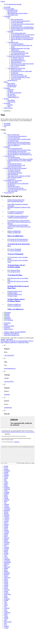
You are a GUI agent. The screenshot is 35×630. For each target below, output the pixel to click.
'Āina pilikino (11, 100)
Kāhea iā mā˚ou (8, 108)
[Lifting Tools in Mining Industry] (19, 258)
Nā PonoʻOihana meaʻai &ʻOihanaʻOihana (22, 28)
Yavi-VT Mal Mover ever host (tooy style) (22, 37)
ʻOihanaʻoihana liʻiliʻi (13, 97)
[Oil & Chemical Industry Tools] (19, 279)
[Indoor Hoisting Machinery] (14, 304)
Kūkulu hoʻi (10, 89)
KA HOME (7, 7)
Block (27, 342)
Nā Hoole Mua (5, 341)
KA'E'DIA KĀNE (12, 10)
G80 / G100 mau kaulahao (18, 65)
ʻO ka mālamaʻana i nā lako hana (16, 68)
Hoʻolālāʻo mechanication (14, 92)
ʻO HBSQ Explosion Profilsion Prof (17, 217)
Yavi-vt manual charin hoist (18, 33)
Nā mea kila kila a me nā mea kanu (20, 36)
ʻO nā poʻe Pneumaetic (17, 22)
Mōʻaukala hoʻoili (12, 11)
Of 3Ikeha (10, 91)
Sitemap (3, 339)
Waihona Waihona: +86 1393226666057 (15, 332)
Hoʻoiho (6, 98)
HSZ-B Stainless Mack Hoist (15, 201)
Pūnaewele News (12, 85)
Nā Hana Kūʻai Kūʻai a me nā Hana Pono (22, 27)
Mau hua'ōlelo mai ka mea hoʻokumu (17, 13)
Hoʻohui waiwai (11, 95)
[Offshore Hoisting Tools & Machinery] (13, 270)
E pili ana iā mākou (9, 8)
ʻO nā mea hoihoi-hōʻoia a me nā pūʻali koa (22, 34)
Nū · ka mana (11, 94)
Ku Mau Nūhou (11, 86)
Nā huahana (7, 16)
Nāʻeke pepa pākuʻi (16, 69)
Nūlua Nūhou (11, 83)
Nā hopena (7, 88)
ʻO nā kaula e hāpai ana (17, 59)
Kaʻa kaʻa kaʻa (15, 66)
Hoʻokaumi (7, 103)
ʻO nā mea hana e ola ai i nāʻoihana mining (22, 24)
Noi (8, 18)
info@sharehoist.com (9, 368)
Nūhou (6, 82)
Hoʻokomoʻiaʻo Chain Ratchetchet (18, 341)
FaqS (8, 106)
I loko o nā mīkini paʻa (17, 30)
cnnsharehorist (8, 407)
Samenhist (7, 394)
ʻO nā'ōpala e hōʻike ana (17, 57)
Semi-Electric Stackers (17, 74)
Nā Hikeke (10, 31)
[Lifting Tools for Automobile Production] (17, 239)
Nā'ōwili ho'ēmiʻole (16, 62)
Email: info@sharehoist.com (11, 335)
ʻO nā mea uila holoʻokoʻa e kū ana (20, 77)
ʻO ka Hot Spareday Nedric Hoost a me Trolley (20, 159)
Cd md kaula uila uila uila (18, 51)
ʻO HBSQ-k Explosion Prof (15, 213)
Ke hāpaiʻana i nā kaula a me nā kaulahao (18, 56)
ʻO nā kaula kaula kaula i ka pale (19, 53)
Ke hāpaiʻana (21, 342)
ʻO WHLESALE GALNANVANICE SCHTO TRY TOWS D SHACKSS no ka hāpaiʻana (19, 226)
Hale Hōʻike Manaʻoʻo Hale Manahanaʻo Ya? (19, 154)
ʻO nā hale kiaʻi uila (12, 42)
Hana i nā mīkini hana (17, 19)
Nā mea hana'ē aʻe (12, 80)
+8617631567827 (9, 381)
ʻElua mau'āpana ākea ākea (18, 60)
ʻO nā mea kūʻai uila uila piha (19, 76)
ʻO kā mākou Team (12, 15)
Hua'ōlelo (10, 105)
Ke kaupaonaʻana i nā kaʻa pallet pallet (21, 71)
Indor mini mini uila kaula (18, 54)
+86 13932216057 (9, 355)
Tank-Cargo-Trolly (16, 79)
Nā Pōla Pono (14, 72)
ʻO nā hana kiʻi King (16, 25)
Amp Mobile (9, 339)
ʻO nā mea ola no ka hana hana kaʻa (20, 21)
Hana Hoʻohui (11, 101)
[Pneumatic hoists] (14, 249)
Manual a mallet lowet (11, 342)
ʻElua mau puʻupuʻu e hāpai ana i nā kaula (22, 63)
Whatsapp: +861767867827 (11, 333)
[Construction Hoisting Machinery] (14, 231)
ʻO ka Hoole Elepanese (17, 44)
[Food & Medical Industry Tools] (19, 293)
